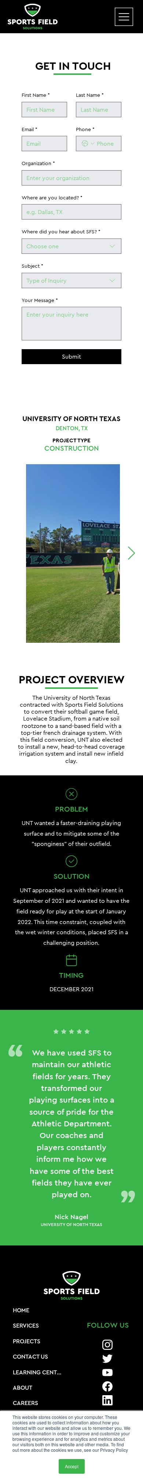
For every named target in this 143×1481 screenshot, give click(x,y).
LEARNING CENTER (38, 1372)
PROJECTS (26, 1341)
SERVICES (26, 1325)
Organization (38, 163)
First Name (36, 95)
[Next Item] (131, 553)
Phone (85, 129)
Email (29, 129)
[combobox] (71, 246)
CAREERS (25, 1402)
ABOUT (22, 1387)
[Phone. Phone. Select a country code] (88, 143)
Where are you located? (52, 197)
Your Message (40, 300)
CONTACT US (30, 1356)
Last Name (90, 95)
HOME (21, 1310)
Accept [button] (71, 1466)
